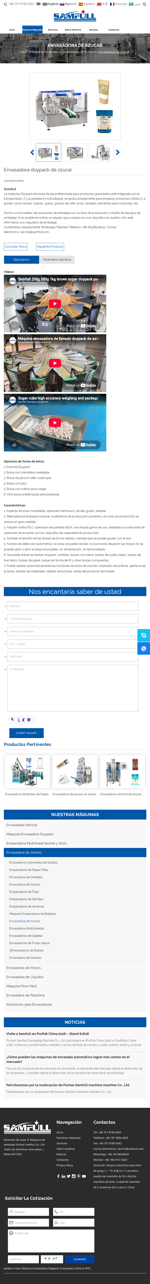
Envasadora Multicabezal (26, 928)
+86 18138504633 (93, 227)
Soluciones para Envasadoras (29, 1004)
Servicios (53, 30)
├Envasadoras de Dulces (26, 950)
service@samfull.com (56, 4)
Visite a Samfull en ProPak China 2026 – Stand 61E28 (47, 1034)
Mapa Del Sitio (13, 1154)
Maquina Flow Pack (21, 986)
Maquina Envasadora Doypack (30, 834)
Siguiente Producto (50, 246)
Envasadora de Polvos (23, 968)
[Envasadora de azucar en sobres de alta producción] (75, 771)
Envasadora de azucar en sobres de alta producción (88, 794)
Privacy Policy (65, 1165)
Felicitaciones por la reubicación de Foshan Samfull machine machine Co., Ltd (67, 1085)
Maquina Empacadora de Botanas (32, 914)
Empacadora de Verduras (26, 906)
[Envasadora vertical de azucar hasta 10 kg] (122, 771)
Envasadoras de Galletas (26, 935)
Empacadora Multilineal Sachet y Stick (36, 843)
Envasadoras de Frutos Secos (29, 943)
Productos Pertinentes (27, 744)
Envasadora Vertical (21, 825)
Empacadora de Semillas (26, 899)
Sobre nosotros (73, 30)
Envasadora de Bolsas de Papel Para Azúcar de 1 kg (40, 794)
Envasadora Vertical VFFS (75, 1268)
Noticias (93, 30)
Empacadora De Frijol (24, 892)
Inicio (12, 30)
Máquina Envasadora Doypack (40, 1268)
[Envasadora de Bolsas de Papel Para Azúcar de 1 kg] (27, 771)
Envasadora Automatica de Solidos (33, 862)
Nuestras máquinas (32, 30)
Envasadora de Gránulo (25, 957)
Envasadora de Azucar (75, 45)
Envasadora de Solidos (78, 52)
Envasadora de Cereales (25, 877)
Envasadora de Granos (24, 884)
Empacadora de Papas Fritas (28, 870)
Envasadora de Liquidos (25, 977)
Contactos (113, 30)
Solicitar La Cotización (29, 1198)
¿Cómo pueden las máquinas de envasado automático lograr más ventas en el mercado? (68, 1059)
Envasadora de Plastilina (25, 995)
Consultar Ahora (16, 246)
